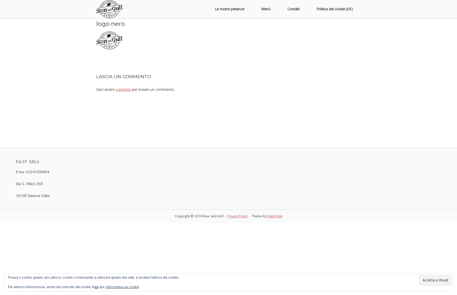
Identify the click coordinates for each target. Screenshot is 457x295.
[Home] (109, 9)
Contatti (293, 9)
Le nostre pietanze (229, 9)
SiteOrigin (274, 216)
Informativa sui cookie (122, 287)
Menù (266, 9)
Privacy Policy (237, 216)
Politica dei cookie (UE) (335, 9)
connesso (123, 89)
